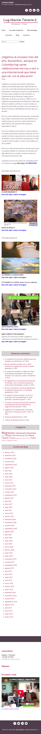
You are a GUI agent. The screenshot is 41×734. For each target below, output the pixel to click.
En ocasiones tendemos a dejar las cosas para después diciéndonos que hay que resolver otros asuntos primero (19, 373)
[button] (23, 298)
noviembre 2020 (10, 522)
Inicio (3, 30)
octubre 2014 (9, 599)
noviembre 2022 (10, 458)
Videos (15, 440)
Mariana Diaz (19, 438)
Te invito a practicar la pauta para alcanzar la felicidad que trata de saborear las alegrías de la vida (20, 404)
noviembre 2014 (10, 596)
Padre (33, 438)
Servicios (8, 35)
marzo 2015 (9, 583)
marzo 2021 (9, 513)
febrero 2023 (9, 452)
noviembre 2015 (10, 559)
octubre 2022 (9, 462)
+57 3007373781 (31, 163)
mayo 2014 (9, 614)
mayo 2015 (9, 577)
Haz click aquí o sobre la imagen (14, 277)
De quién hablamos (16, 30)
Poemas (4, 440)
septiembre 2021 (11, 495)
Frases (8, 435)
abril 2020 (8, 544)
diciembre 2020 (10, 519)
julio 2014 (8, 608)
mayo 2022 (9, 477)
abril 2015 (8, 580)
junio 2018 (8, 553)
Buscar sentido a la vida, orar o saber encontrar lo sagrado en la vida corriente (19, 365)
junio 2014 (8, 611)
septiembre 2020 (11, 529)
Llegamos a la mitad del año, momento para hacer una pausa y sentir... (18, 411)
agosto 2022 (9, 468)
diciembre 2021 (10, 486)
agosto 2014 (9, 605)
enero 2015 (9, 589)
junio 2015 (8, 574)
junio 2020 (8, 538)
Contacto (26, 35)
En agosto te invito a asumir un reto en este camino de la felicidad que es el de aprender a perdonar (19, 397)
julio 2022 (8, 471)
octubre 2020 (9, 525)
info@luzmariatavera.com (11, 659)
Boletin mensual (16, 433)
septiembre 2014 (11, 602)
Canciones (30, 433)
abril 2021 (8, 510)
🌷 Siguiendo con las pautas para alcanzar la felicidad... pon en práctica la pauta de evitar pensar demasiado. (20, 383)
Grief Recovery (18, 435)
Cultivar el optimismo (12, 420)
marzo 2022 (9, 483)
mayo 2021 (9, 507)
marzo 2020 (9, 547)
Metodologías (32, 30)
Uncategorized (9, 440)
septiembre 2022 (11, 465)
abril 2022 (8, 480)
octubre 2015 (9, 562)
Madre (12, 438)
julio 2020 (8, 535)
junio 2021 (8, 504)
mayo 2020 (9, 541)
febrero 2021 (9, 516)
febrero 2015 (9, 586)
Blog (17, 35)
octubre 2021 (9, 492)
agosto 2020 (9, 532)
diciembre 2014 (10, 593)
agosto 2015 (9, 568)
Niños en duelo (26, 438)
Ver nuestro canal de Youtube (10, 709)
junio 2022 (8, 474)
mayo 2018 (9, 556)
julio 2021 (8, 501)
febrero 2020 (9, 550)
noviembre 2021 (10, 489)
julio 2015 (8, 571)
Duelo (3, 435)
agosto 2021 (9, 498)
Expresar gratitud (11, 417)
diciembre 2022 (10, 455)
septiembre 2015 (11, 565)
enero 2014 (9, 617)
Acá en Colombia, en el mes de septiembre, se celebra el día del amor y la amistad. (20, 389)
